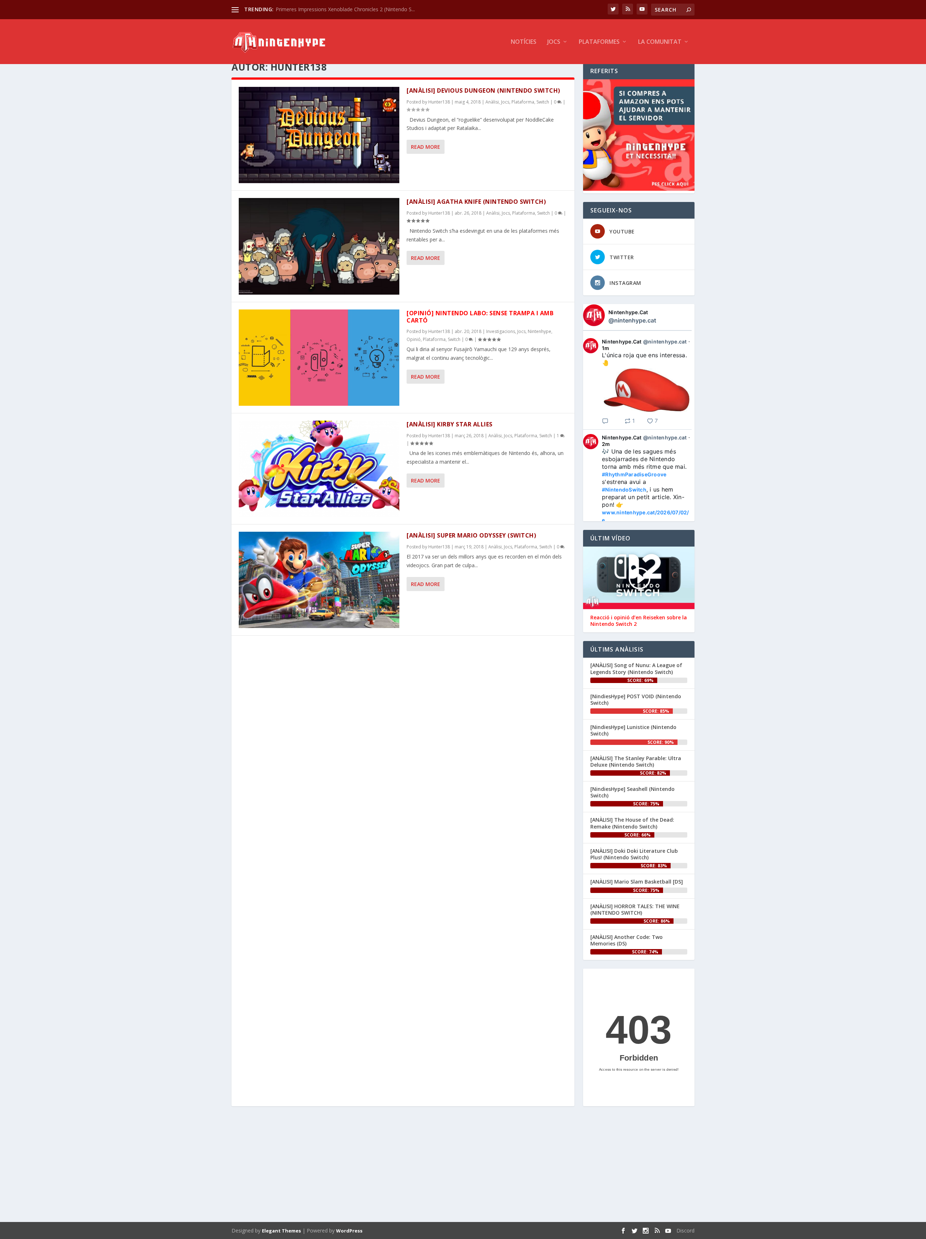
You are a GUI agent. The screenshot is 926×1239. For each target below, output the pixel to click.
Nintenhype (539, 331)
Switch (542, 102)
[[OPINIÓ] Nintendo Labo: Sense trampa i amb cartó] (319, 357)
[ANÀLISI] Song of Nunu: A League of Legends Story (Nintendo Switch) (636, 668)
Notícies (523, 42)
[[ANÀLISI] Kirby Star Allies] (319, 469)
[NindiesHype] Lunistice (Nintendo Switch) (633, 730)
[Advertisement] (449, 1165)
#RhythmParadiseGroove (634, 474)
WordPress (349, 1230)
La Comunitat (659, 42)
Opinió (414, 339)
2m (606, 444)
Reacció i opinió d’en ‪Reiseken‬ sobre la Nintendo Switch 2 (638, 620)
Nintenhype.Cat (628, 312)
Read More (425, 146)
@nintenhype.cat (632, 320)
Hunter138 (439, 102)
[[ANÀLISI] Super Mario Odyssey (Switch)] (319, 580)
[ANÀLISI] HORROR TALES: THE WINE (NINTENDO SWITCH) (635, 909)
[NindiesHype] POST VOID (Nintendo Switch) (635, 699)
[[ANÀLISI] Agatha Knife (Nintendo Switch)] (319, 246)
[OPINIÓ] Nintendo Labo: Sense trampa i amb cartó (480, 317)
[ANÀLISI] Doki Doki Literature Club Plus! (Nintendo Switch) (634, 854)
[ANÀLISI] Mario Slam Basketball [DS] (636, 881)
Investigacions (500, 331)
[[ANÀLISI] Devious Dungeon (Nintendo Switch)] (319, 135)
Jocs (553, 42)
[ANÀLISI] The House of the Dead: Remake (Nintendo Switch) (632, 823)
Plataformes (599, 42)
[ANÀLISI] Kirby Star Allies (450, 424)
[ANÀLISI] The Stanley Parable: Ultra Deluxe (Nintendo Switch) (635, 761)
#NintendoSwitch (624, 489)
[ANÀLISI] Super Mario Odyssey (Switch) (471, 535)
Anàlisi (492, 102)
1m (605, 348)
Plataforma (522, 102)
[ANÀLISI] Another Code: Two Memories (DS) (626, 940)
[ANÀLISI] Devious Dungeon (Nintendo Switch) (483, 90)
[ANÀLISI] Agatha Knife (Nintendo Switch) (476, 202)
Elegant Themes (281, 1230)
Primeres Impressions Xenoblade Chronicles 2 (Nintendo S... (345, 9)
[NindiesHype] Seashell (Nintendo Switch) (632, 792)
